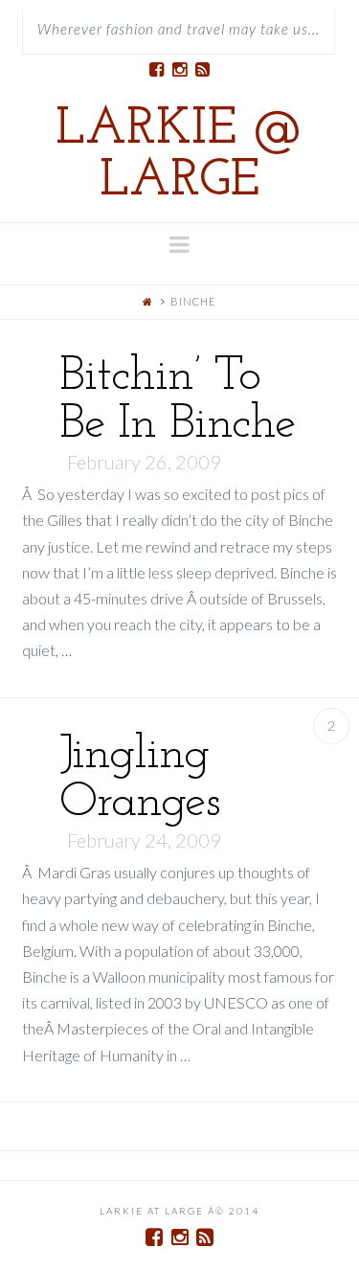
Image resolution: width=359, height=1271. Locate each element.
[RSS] (202, 70)
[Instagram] (179, 70)
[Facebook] (157, 70)
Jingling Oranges (139, 779)
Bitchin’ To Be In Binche (177, 400)
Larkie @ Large (179, 156)
